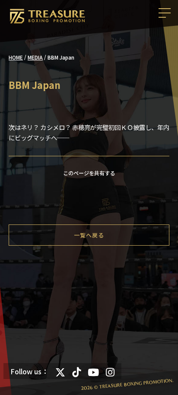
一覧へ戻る (89, 235)
